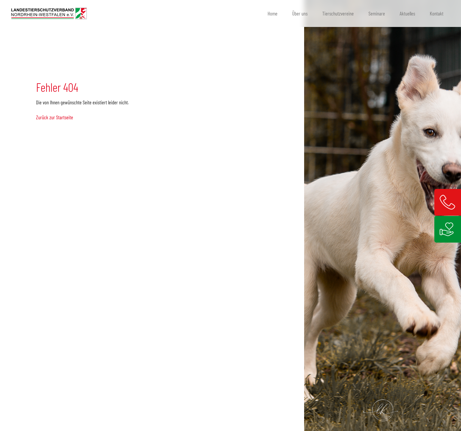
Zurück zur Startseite (54, 117)
